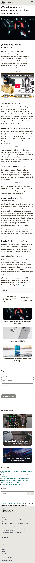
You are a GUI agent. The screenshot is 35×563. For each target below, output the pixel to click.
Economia (4, 540)
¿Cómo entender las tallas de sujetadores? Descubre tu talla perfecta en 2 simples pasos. (9, 299)
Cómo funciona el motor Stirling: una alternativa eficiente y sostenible (26, 299)
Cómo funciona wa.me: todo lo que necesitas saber (15, 478)
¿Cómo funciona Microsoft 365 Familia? (12, 484)
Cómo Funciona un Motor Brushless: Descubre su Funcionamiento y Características (14, 481)
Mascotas (4, 545)
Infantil (3, 551)
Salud (3, 547)
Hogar (3, 544)
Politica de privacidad (7, 560)
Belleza (3, 549)
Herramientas (5, 542)
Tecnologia (4, 553)
